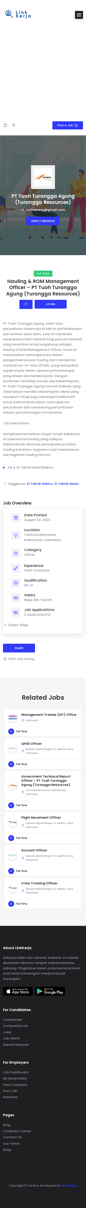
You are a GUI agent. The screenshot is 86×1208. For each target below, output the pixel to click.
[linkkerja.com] (18, 14)
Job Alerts (11, 1038)
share (19, 648)
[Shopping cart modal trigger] (5, 125)
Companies (12, 1019)
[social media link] (43, 1195)
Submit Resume (15, 1044)
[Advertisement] (43, 68)
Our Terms (11, 1143)
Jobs (7, 1032)
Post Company (15, 1085)
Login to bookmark (26, 304)
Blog (6, 1125)
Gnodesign (69, 1186)
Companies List (15, 1026)
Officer (29, 554)
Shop (7, 1149)
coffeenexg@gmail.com (45, 209)
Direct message (43, 221)
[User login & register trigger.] (13, 125)
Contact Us (12, 1137)
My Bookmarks (15, 1078)
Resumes (10, 1097)
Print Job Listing (21, 659)
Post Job (10, 1091)
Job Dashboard (15, 1072)
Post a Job (65, 125)
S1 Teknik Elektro (40, 483)
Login (50, 304)
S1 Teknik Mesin (66, 483)
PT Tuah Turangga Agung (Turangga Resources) (43, 199)
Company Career (17, 1131)
